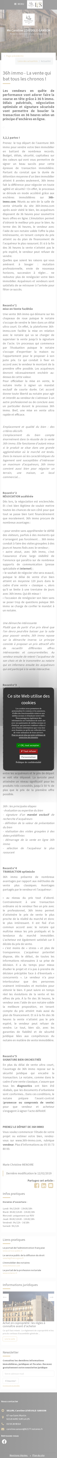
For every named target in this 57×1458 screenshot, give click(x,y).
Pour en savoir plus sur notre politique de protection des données (28, 736)
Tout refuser (29, 751)
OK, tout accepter (29, 745)
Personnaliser (28, 757)
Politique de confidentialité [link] (28, 762)
